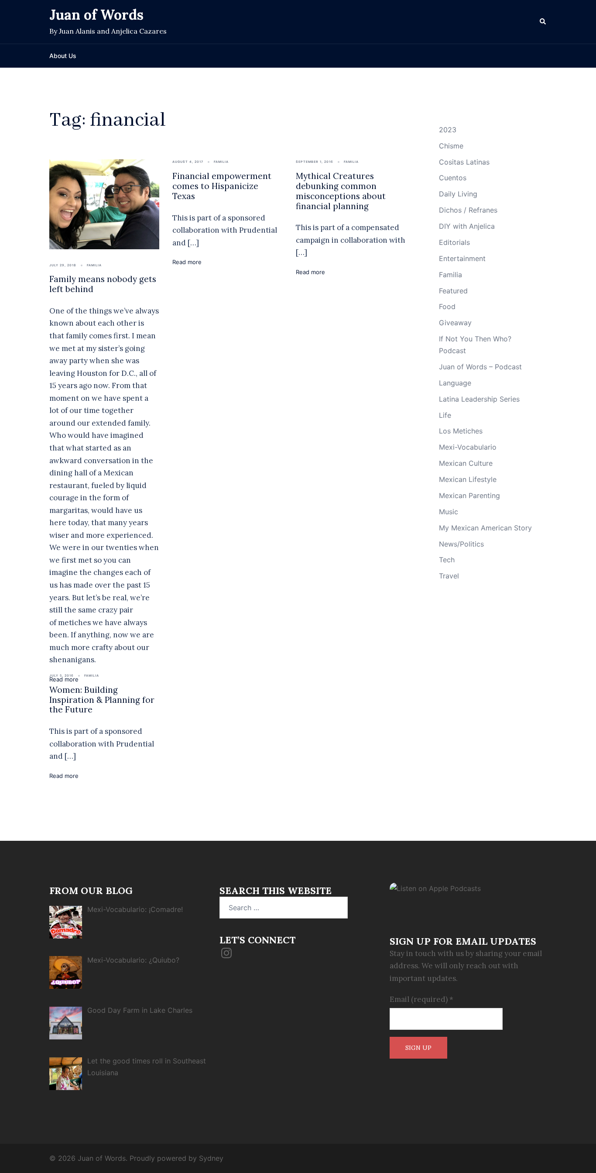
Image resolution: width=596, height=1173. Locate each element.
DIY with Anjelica (467, 226)
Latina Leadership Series (479, 399)
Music (448, 511)
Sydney (211, 1158)
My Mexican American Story (485, 527)
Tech (447, 559)
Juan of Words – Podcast (480, 366)
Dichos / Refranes (468, 210)
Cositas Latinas (464, 162)
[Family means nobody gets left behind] (104, 203)
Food (447, 306)
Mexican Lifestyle (468, 479)
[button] (543, 21)
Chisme (451, 145)
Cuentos (452, 177)
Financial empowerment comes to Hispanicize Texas (221, 186)
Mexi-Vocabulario (468, 447)
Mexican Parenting (469, 495)
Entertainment (462, 258)
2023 (447, 129)
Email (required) (421, 999)
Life (445, 415)
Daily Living (458, 193)
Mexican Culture (466, 463)
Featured (453, 290)
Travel (449, 575)
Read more (187, 261)
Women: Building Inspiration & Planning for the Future (101, 700)
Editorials (454, 242)
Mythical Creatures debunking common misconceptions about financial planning (341, 191)
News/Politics (461, 544)
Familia (94, 265)
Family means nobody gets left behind (102, 284)
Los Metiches (461, 431)
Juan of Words (96, 15)
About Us (62, 55)
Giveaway (455, 322)
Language (455, 382)
